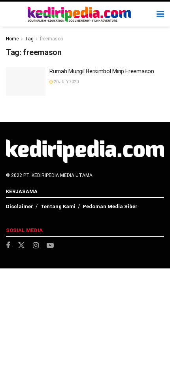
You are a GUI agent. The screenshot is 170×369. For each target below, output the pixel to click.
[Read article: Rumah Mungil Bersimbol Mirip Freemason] (25, 81)
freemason (51, 39)
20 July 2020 (66, 82)
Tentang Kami (58, 206)
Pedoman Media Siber (110, 206)
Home (12, 39)
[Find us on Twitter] (21, 245)
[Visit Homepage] (79, 14)
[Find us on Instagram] (36, 245)
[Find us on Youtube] (50, 245)
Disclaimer (19, 206)
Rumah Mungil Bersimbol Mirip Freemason (101, 71)
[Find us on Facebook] (8, 245)
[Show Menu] (160, 14)
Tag (29, 39)
